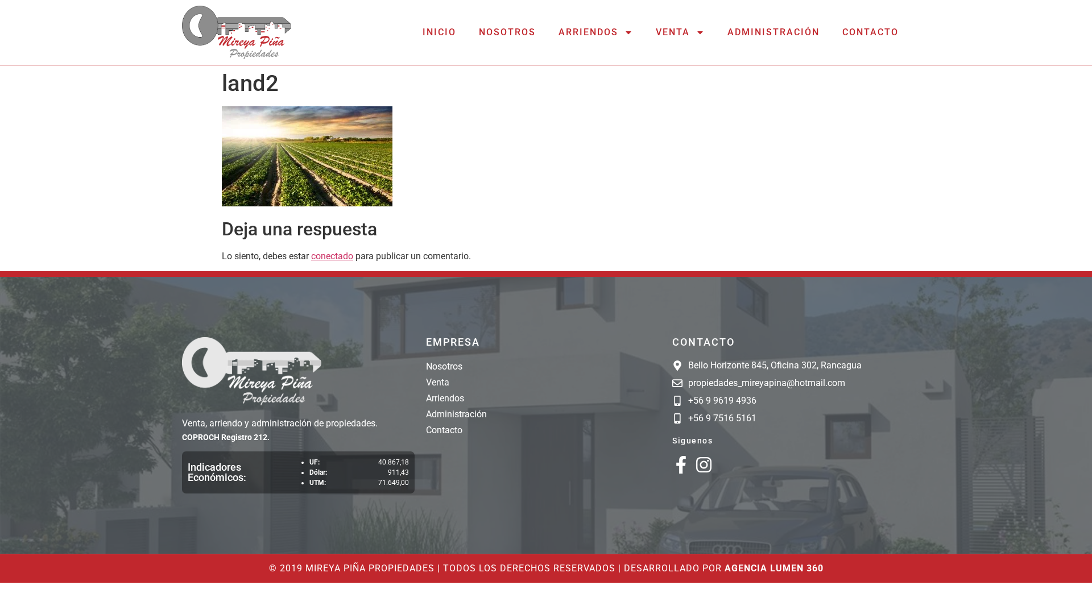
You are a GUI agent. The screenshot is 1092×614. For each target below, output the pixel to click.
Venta (673, 32)
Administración (773, 32)
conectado (332, 256)
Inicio (439, 32)
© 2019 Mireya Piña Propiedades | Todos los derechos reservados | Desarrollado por (546, 568)
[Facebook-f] (681, 465)
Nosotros (507, 32)
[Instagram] (704, 465)
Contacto (870, 32)
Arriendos (588, 32)
